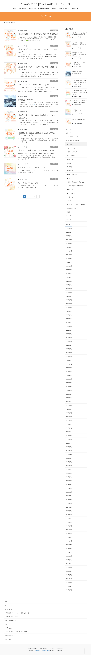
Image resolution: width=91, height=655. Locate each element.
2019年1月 (69, 465)
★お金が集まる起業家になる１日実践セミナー (19, 631)
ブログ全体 (54, 30)
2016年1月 (69, 556)
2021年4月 (69, 379)
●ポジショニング (72, 152)
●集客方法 (70, 189)
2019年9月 (69, 435)
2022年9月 (69, 326)
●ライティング (71, 148)
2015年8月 (69, 571)
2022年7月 (69, 334)
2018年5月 (69, 488)
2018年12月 (69, 469)
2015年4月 (69, 586)
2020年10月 (69, 401)
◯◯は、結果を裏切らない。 (30, 183)
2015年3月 (69, 590)
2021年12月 (69, 360)
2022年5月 (69, 341)
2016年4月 (69, 544)
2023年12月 (69, 277)
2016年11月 (69, 522)
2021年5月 (69, 375)
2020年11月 (69, 398)
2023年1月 (69, 311)
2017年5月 (69, 503)
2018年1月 (69, 492)
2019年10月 (69, 431)
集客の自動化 (71, 155)
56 (34, 197)
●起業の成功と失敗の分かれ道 (75, 182)
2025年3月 (69, 254)
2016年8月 (69, 529)
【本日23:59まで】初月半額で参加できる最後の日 (38, 34)
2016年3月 (69, 548)
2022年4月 (69, 345)
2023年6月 (69, 296)
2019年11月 (69, 428)
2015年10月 (69, 563)
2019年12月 (69, 424)
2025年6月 (69, 243)
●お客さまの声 (71, 197)
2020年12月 (69, 394)
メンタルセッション (72, 137)
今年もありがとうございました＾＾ (32, 167)
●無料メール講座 (72, 174)
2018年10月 (69, 477)
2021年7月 (69, 371)
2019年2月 (69, 462)
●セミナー (70, 178)
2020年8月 (69, 409)
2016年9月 (69, 526)
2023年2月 (69, 307)
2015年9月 (69, 567)
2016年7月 (69, 533)
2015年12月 (69, 560)
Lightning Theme (46, 650)
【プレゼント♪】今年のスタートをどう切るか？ (37, 150)
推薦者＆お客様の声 (10, 620)
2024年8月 (69, 258)
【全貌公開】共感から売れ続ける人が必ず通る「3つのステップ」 (79, 92)
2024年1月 (69, 273)
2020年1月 (69, 420)
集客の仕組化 (71, 159)
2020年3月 (69, 413)
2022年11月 (69, 319)
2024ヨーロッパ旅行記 (72, 140)
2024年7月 (69, 262)
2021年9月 (69, 367)
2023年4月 (69, 300)
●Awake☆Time (72, 201)
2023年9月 (69, 288)
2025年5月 (69, 247)
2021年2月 (69, 386)
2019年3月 (69, 458)
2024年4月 (69, 266)
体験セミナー (10, 628)
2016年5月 (69, 541)
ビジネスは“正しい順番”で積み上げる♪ (33, 85)
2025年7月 (69, 239)
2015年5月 (69, 582)
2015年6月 (69, 578)
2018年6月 (69, 484)
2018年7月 (69, 480)
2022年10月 (69, 322)
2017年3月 (69, 511)
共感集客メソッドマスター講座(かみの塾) (17, 613)
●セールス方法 (71, 193)
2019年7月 (69, 443)
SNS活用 (69, 167)
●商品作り (70, 170)
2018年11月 (69, 473)
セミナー (7, 624)
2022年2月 (69, 352)
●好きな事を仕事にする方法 (75, 185)
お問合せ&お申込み (10, 635)
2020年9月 (69, 405)
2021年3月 (69, 383)
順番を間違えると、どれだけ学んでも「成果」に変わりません (79, 54)
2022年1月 (69, 356)
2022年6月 (69, 337)
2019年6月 (69, 447)
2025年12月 (69, 232)
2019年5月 (69, 450)
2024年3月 (69, 270)
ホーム (7, 601)
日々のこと (69, 216)
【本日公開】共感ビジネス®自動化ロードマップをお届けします (79, 82)
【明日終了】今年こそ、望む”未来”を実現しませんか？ (79, 44)
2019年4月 (69, 454)
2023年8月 (69, 292)
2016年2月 (69, 552)
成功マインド (69, 133)
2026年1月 (69, 228)
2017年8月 (69, 499)
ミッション (69, 219)
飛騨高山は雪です (25, 100)
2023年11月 (69, 281)
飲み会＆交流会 (71, 208)
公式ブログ (8, 639)
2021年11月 (69, 364)
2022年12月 (69, 315)
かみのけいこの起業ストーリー (76, 204)
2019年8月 (69, 439)
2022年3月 (69, 349)
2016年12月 (69, 518)
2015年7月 (69, 575)
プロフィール (8, 605)
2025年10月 (69, 236)
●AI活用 (69, 163)
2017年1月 (69, 514)
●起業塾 (68, 212)
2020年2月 (69, 416)
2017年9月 (69, 496)
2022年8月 (69, 330)
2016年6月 (69, 537)
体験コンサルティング (12, 616)
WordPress (37, 650)
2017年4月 (69, 507)
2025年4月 (69, 251)
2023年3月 (69, 303)
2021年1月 (69, 390)
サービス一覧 (8, 609)
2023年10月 (69, 285)
